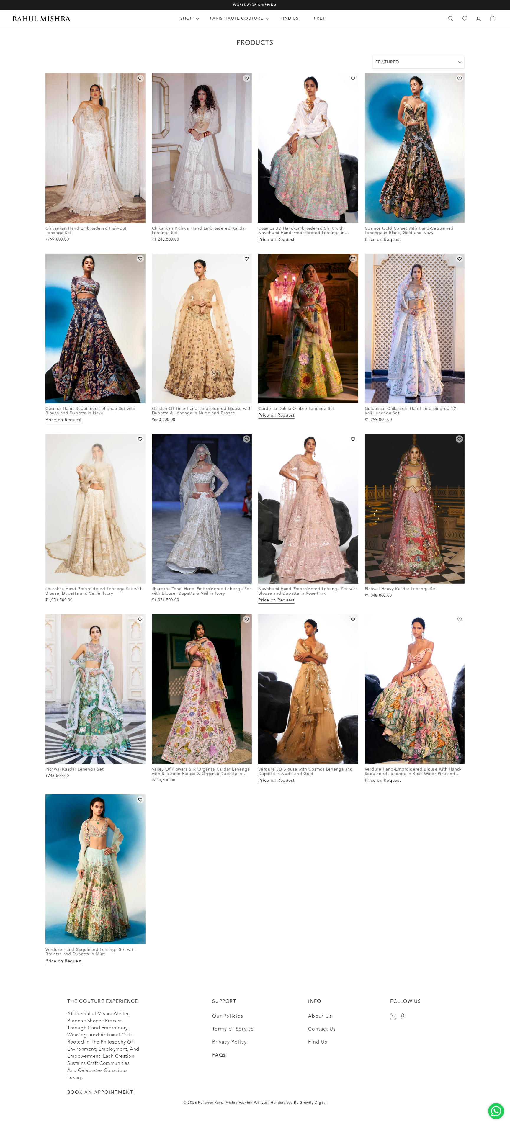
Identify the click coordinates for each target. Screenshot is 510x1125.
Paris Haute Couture (237, 18)
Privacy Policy (229, 1042)
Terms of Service (233, 1029)
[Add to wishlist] (140, 78)
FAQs (218, 1055)
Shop (187, 18)
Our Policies (227, 1016)
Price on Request (276, 239)
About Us (320, 1016)
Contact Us (322, 1029)
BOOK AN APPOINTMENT (100, 1092)
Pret (319, 18)
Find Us (289, 18)
